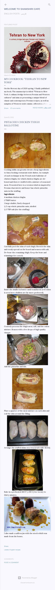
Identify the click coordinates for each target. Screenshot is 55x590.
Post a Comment (11, 562)
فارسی (23, 14)
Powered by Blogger (29, 578)
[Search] (49, 4)
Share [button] (6, 108)
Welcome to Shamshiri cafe (22, 9)
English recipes (14, 550)
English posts (12, 14)
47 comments (15, 108)
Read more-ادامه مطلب (42, 108)
